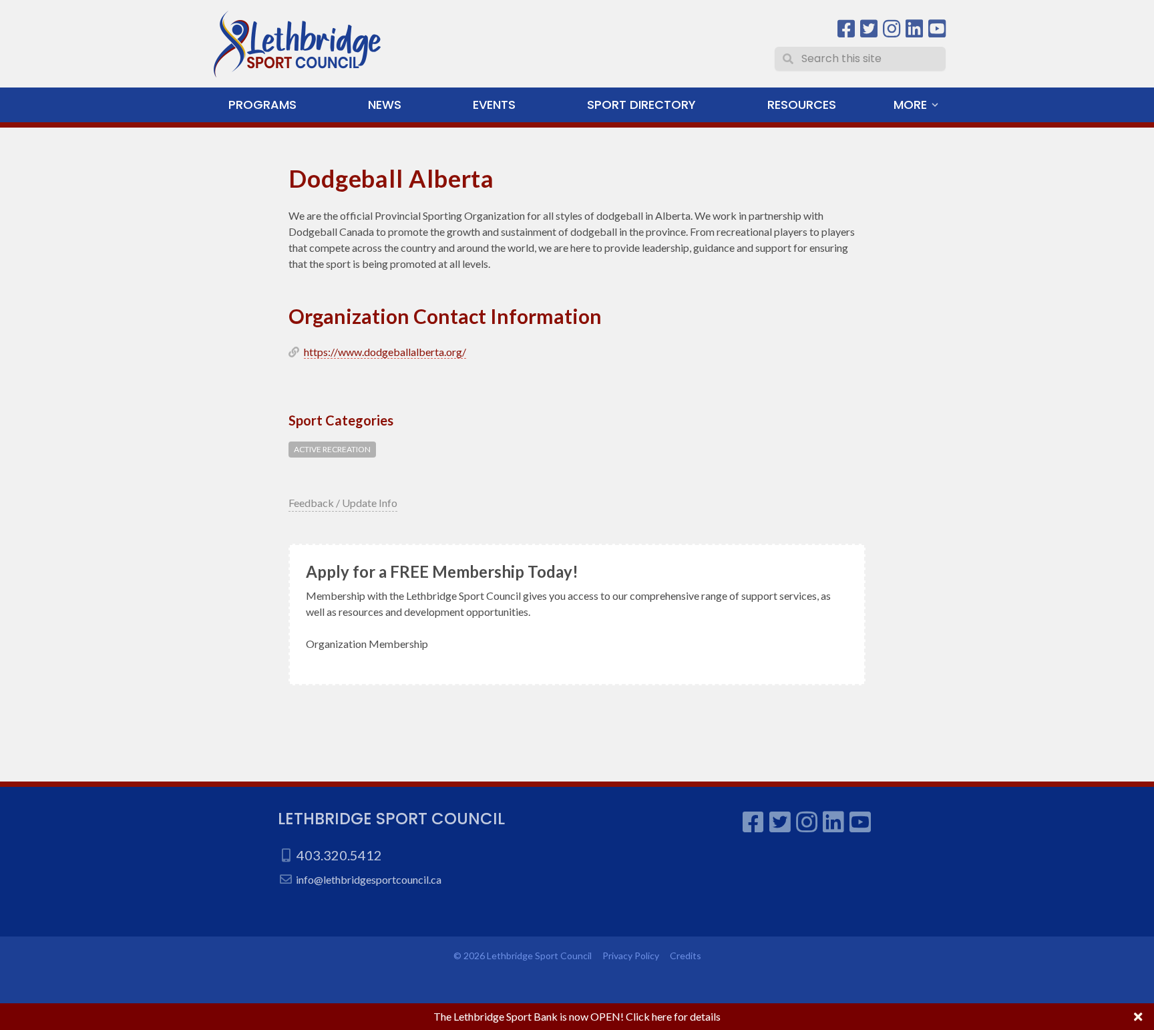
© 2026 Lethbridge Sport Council (522, 955)
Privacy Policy (630, 955)
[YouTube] (937, 29)
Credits (685, 955)
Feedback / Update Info (342, 502)
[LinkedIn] (914, 29)
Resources (801, 104)
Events (494, 104)
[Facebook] (846, 29)
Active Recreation (332, 449)
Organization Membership (367, 643)
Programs (262, 104)
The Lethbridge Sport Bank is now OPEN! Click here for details (577, 1016)
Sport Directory (641, 104)
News (384, 104)
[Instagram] (891, 29)
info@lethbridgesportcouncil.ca (368, 879)
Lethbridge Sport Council (391, 819)
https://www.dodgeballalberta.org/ (385, 351)
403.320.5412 (339, 855)
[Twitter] (869, 29)
